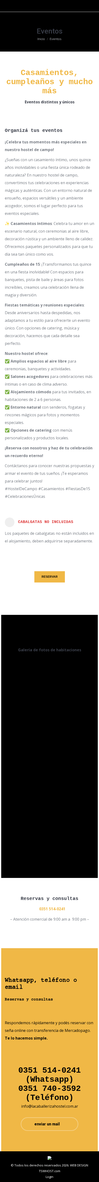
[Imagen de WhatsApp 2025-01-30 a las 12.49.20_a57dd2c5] (74, 835)
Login (49, 1177)
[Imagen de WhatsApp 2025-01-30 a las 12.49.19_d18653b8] (74, 774)
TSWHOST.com (49, 1171)
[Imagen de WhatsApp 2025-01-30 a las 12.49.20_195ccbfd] (24, 834)
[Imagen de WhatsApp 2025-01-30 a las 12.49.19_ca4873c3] (24, 774)
